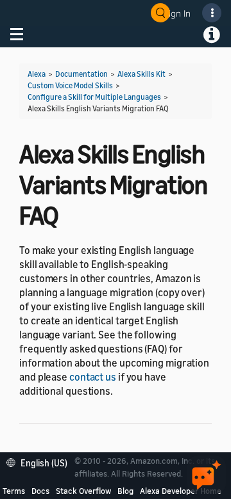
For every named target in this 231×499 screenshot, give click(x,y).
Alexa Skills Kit (141, 74)
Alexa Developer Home (180, 490)
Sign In (177, 13)
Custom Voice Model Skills (70, 85)
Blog (125, 490)
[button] (40, 461)
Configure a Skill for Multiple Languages (94, 97)
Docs (40, 490)
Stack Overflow (83, 490)
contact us (92, 376)
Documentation (81, 74)
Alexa (37, 74)
